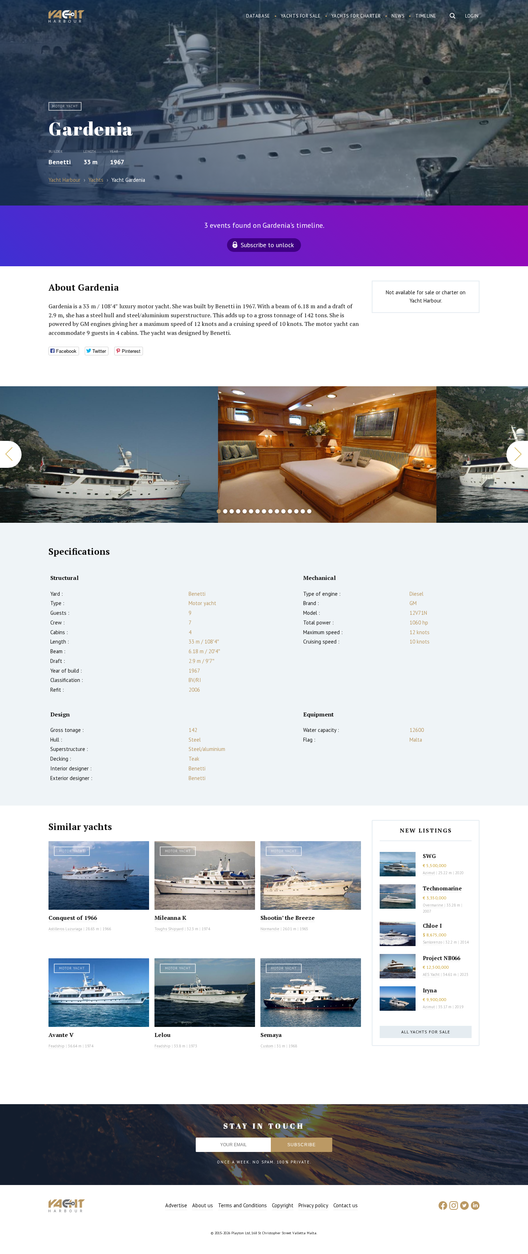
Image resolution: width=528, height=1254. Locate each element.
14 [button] (303, 511)
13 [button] (296, 511)
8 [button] (264, 511)
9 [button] (270, 511)
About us (202, 1205)
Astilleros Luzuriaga (65, 928)
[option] (109, 454)
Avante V (61, 1035)
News (398, 16)
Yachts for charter (356, 16)
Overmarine (433, 905)
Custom (266, 1045)
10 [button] (277, 511)
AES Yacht (431, 974)
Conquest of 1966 (72, 918)
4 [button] (238, 511)
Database (258, 16)
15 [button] (309, 511)
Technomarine (442, 888)
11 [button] (283, 511)
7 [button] (257, 511)
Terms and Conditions (242, 1205)
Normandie (269, 928)
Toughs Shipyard (169, 928)
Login (472, 16)
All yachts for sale (425, 1031)
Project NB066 (441, 958)
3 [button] (232, 511)
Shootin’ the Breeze (287, 918)
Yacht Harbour (66, 17)
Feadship (56, 1045)
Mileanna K (170, 918)
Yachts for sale (301, 16)
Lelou (162, 1035)
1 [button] (219, 511)
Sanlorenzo (432, 942)
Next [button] (517, 454)
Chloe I (432, 925)
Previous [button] (11, 454)
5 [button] (244, 511)
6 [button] (251, 511)
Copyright (282, 1205)
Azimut (429, 872)
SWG (429, 855)
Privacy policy (313, 1205)
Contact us (345, 1205)
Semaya (271, 1035)
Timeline (425, 16)
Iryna (430, 990)
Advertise (176, 1205)
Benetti (59, 162)
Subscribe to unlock (267, 245)
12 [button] (290, 511)
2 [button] (225, 511)
